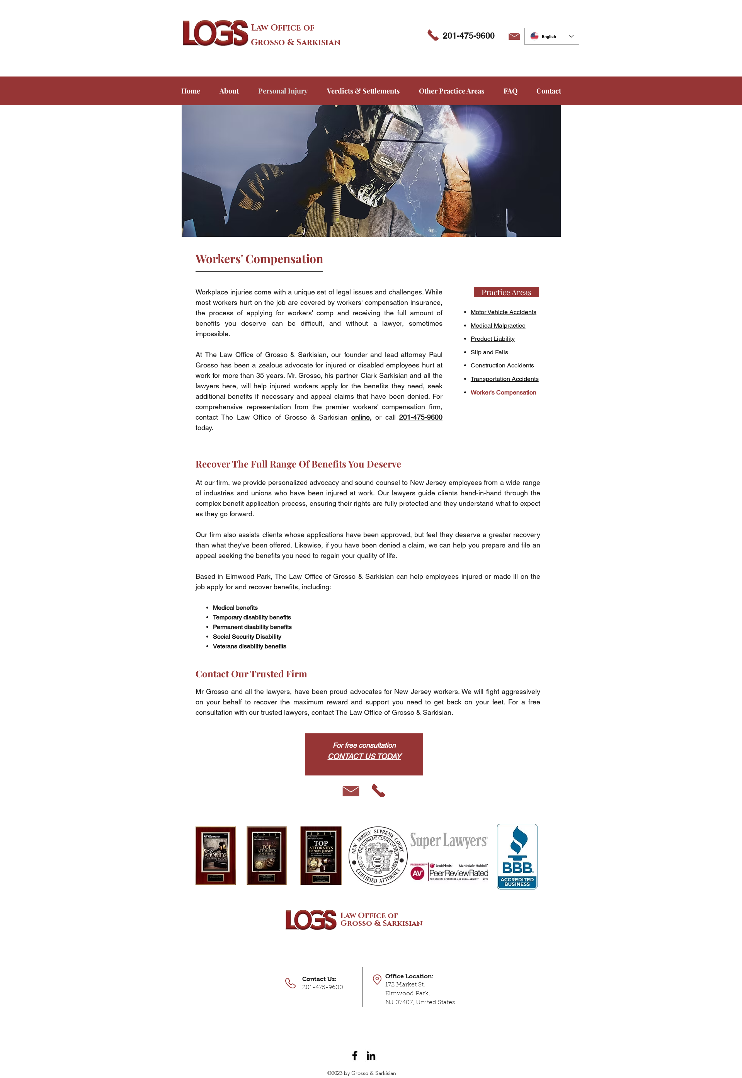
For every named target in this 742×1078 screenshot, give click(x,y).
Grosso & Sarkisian (295, 42)
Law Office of (283, 28)
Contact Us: (319, 979)
